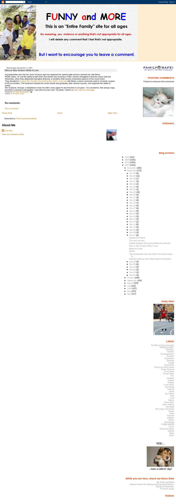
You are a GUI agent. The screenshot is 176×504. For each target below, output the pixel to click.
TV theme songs (167, 489)
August (130, 283)
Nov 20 (133, 200)
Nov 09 (133, 230)
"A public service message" (162, 345)
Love (22, 93)
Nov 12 (133, 222)
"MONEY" (170, 349)
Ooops (171, 411)
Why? (171, 435)
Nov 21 (133, 197)
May (129, 291)
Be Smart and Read (165, 482)
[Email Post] (31, 92)
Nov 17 (133, 208)
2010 (127, 157)
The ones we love (137, 240)
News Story (169, 402)
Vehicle (171, 431)
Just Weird (169, 393)
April (129, 294)
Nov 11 (133, 224)
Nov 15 (133, 213)
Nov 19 (133, 203)
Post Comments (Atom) (26, 118)
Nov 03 (133, 269)
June (129, 288)
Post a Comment (11, 109)
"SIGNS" (170, 352)
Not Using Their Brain (164, 409)
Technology (169, 422)
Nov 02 (133, 272)
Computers (169, 358)
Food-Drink (169, 365)
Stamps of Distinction (165, 486)
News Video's (168, 404)
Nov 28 (133, 178)
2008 (127, 162)
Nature (171, 400)
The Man (9, 130)
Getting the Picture (137, 238)
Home (59, 113)
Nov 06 (133, 261)
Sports (171, 420)
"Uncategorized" (167, 354)
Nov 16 (133, 211)
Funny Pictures (167, 369)
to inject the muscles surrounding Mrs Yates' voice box (43, 81)
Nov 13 (133, 219)
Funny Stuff (169, 371)
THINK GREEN (167, 424)
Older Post (112, 113)
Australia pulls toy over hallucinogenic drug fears (150, 259)
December (132, 168)
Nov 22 (133, 195)
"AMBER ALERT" (166, 347)
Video (171, 433)
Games (171, 380)
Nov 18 (133, 205)
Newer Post (7, 113)
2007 (127, 165)
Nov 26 (133, 184)
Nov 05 (133, 264)
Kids (172, 396)
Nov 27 (133, 181)
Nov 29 (133, 176)
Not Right (170, 407)
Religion (170, 418)
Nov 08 (133, 232)
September (132, 280)
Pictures (170, 415)
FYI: (172, 376)
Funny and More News (164, 367)
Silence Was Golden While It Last (143, 246)
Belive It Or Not (135, 249)
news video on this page (83, 90)
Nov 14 (133, 216)
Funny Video (168, 374)
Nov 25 (133, 187)
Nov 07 (133, 235)
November (132, 170)
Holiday (171, 382)
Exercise (170, 360)
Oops (171, 413)
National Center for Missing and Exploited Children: (152, 484)
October (131, 278)
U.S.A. (171, 426)
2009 (127, 160)
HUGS (132, 251)
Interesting (169, 387)
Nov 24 (133, 189)
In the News (15, 93)
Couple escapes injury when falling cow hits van (149, 243)
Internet (170, 389)
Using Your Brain (167, 429)
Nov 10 (133, 227)
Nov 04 (133, 267)
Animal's (170, 356)
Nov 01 (133, 275)
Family (171, 363)
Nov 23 (133, 192)
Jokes (171, 391)
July (129, 286)
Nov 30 (133, 173)
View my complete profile (13, 134)
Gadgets (170, 378)
